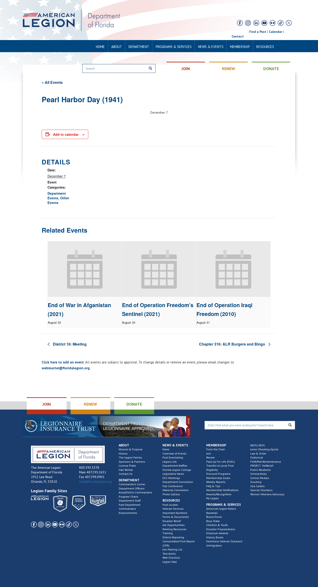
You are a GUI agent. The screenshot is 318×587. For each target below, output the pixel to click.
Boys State (213, 521)
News (165, 449)
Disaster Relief (171, 521)
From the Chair (215, 449)
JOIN (186, 68)
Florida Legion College (176, 470)
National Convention (175, 490)
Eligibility (212, 470)
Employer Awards (217, 533)
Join (208, 453)
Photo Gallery (171, 494)
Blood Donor (214, 517)
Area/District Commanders (135, 492)
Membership (240, 46)
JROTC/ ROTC (257, 445)
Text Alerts (169, 553)
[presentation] (85, 269)
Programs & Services (174, 46)
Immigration (214, 545)
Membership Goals (218, 478)
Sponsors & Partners (132, 461)
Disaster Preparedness (220, 529)
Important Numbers (174, 513)
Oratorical (256, 457)
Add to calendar (65, 134)
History (123, 453)
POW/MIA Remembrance (265, 461)
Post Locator (170, 504)
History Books (214, 537)
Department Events (56, 195)
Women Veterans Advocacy (267, 494)
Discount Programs (218, 473)
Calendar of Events (174, 453)
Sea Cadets (257, 486)
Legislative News (173, 473)
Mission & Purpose (130, 449)
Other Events (58, 200)
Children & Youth (217, 525)
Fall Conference (172, 486)
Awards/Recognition (218, 494)
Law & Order (258, 453)
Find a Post (257, 32)
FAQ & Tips (213, 486)
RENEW (228, 68)
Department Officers (132, 488)
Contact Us (125, 473)
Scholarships (258, 473)
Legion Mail (169, 561)
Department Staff (130, 500)
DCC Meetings (171, 478)
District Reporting (173, 537)
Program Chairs (128, 496)
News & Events (210, 46)
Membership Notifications (222, 490)
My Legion (212, 498)
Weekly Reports (216, 482)
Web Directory (171, 557)
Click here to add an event (63, 362)
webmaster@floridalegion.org (66, 368)
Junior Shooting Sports (264, 449)
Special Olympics (261, 490)
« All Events (52, 82)
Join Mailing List (172, 549)
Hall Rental (126, 470)
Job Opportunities (173, 525)
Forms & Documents (175, 517)
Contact (238, 36)
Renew (210, 457)
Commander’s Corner (132, 484)
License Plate (127, 465)
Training (167, 533)
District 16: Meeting (69, 344)
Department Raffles (174, 465)
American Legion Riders (221, 508)
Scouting (255, 482)
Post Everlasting (172, 457)
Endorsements (128, 513)
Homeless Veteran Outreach (224, 541)
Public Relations (260, 470)
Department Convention (177, 482)
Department (139, 46)
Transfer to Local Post (220, 465)
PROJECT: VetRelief (261, 465)
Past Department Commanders (129, 507)
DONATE (271, 68)
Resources (265, 46)
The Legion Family (130, 457)
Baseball (212, 513)
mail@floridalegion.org (95, 481)
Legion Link (169, 461)
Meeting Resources (174, 529)
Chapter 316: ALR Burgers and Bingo (232, 344)
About (116, 46)
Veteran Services (173, 508)
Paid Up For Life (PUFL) (220, 461)
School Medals (259, 478)
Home (100, 46)
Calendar (275, 32)
